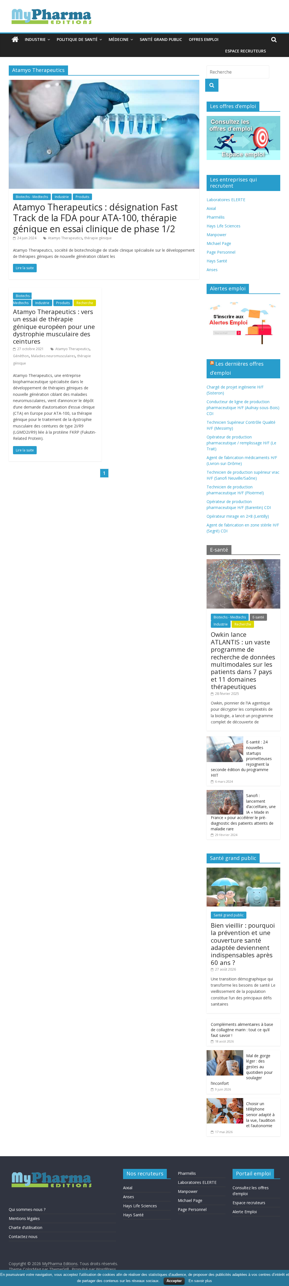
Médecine (119, 39)
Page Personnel (221, 252)
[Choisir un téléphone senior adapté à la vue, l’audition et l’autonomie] (225, 1101)
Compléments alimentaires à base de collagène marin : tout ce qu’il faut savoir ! (242, 1030)
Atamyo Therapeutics (65, 238)
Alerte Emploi (245, 1211)
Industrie (35, 39)
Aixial (211, 208)
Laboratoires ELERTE (226, 199)
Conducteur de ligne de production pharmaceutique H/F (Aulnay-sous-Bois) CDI (243, 407)
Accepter (174, 1281)
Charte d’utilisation (25, 1227)
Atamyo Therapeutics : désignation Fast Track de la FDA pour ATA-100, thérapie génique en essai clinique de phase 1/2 (95, 218)
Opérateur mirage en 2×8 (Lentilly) (238, 516)
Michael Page (219, 243)
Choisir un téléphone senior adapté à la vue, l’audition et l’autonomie (260, 1114)
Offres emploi (203, 39)
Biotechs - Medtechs (32, 196)
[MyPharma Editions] (15, 39)
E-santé (258, 617)
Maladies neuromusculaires (53, 356)
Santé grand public (161, 39)
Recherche (84, 302)
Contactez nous (23, 1236)
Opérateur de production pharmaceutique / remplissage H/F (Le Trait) (241, 442)
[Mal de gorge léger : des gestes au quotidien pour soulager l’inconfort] (225, 1053)
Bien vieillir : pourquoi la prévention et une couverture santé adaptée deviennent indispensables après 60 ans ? (243, 944)
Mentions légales (24, 1218)
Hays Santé (217, 261)
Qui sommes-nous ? (27, 1209)
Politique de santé (77, 39)
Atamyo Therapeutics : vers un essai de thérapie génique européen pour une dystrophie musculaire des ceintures (54, 326)
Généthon (21, 356)
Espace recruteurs (245, 51)
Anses (212, 269)
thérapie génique (98, 238)
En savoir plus (200, 1281)
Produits (82, 196)
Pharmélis (216, 217)
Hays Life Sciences (223, 226)
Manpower (216, 234)
